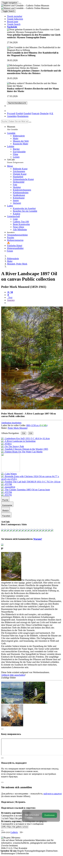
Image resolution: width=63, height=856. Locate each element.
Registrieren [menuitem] (22, 116)
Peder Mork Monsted (17, 428)
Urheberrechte (22, 853)
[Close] (30, 122)
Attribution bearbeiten (11, 422)
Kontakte (23, 848)
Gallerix (14, 832)
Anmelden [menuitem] (12, 116)
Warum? (37, 539)
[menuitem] (51, 113)
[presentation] (34, 303)
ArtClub (15, 160)
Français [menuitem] (35, 113)
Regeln (20, 851)
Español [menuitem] (27, 113)
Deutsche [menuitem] (44, 113)
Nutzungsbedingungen (35, 851)
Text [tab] (10, 297)
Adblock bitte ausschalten (13, 675)
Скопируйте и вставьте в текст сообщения (22, 824)
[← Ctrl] (21, 451)
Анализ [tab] (11, 300)
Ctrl (23, 433)
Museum (12, 128)
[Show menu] (20, 3)
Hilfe (3, 848)
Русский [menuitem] (11, 113)
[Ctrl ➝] (9, 473)
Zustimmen (49, 815)
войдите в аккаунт (53, 793)
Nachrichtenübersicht (17, 103)
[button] (14, 16)
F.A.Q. (9, 848)
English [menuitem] (19, 113)
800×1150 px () (36, 425)
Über (16, 848)
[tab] (10, 292)
